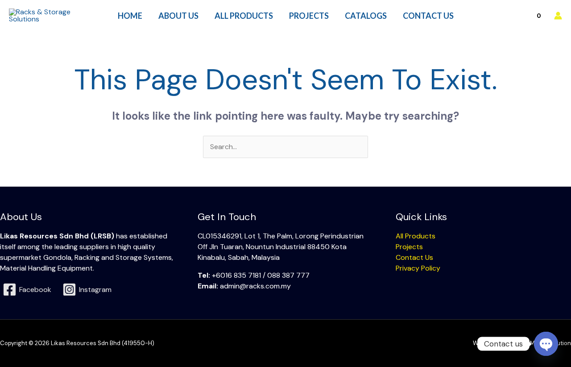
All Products (415, 236)
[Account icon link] (558, 16)
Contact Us (414, 257)
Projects (409, 246)
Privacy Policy (418, 268)
